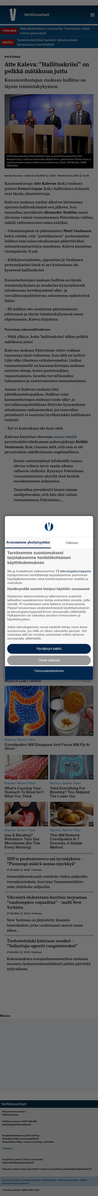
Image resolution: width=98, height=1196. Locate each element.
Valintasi (72, 543)
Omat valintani (49, 660)
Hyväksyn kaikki (49, 649)
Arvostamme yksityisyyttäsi (28, 542)
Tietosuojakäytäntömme (49, 671)
